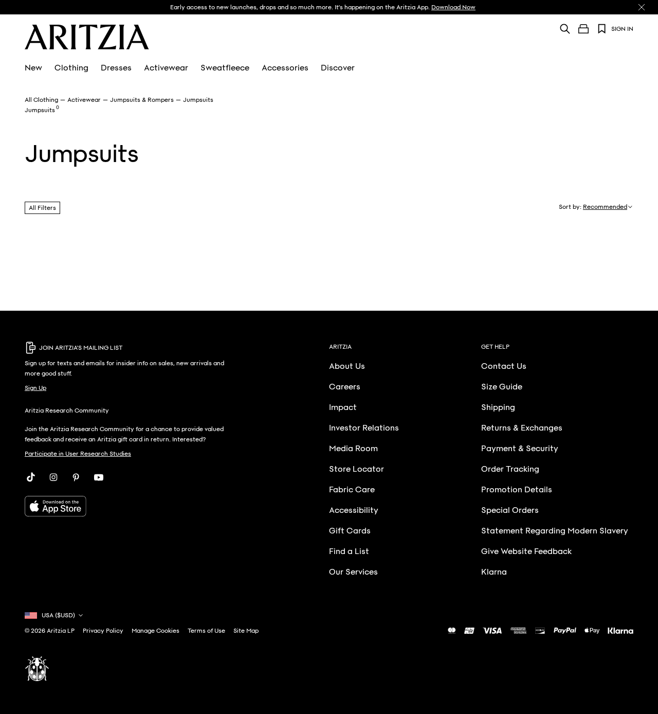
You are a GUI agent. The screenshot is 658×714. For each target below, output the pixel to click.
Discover (338, 68)
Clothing (71, 68)
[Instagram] (53, 477)
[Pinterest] (76, 477)
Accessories (285, 68)
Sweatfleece (224, 68)
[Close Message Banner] (641, 7)
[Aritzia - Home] (87, 37)
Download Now (453, 7)
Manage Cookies (155, 631)
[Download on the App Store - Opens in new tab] (131, 506)
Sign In (622, 29)
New (33, 68)
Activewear (166, 68)
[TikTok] (31, 477)
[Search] (565, 29)
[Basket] (583, 28)
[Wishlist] (602, 28)
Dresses (116, 68)
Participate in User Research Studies (78, 454)
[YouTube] (99, 477)
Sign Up (35, 388)
